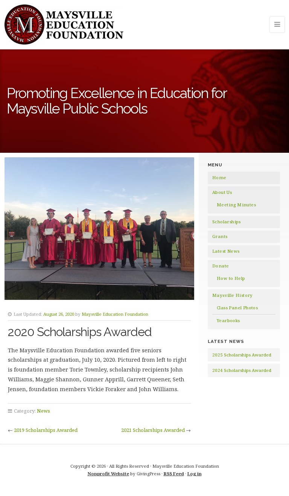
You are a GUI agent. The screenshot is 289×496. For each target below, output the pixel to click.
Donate (220, 266)
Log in (194, 473)
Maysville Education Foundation (115, 314)
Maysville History (232, 295)
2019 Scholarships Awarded (46, 430)
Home (219, 177)
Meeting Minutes (236, 204)
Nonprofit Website (108, 473)
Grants (219, 236)
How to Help (231, 278)
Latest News (225, 251)
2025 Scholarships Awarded (241, 355)
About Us (222, 192)
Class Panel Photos (237, 307)
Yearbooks (228, 320)
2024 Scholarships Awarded (241, 370)
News (43, 410)
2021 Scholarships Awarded (153, 430)
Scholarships (226, 221)
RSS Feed (174, 473)
